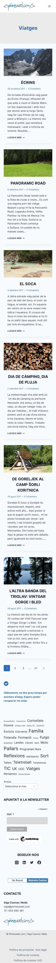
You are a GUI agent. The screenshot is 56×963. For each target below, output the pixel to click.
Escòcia (9, 731)
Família (36, 731)
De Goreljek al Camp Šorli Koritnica (28, 484)
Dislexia (8, 725)
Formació (24, 737)
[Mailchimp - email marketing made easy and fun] (24, 839)
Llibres (29, 742)
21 (35, 668)
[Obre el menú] (49, 6)
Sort (44, 755)
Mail (10, 814)
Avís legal (41, 949)
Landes (18, 742)
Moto (44, 742)
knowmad (8, 743)
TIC (7, 768)
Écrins (28, 82)
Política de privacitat (21, 949)
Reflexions (14, 755)
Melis (36, 743)
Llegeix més (16, 137)
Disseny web (20, 726)
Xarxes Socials (24, 774)
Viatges (33, 768)
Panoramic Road (28, 183)
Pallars (11, 748)
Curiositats (35, 721)
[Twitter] (31, 862)
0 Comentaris (34, 89)
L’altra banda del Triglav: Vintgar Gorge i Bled (28, 596)
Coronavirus (21, 721)
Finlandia (10, 737)
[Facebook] (39, 862)
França (35, 738)
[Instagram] (17, 862)
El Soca (28, 284)
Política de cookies (28, 955)
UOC (21, 769)
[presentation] (28, 62)
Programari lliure (30, 749)
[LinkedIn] (24, 862)
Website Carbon (37, 880)
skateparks (32, 756)
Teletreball (22, 762)
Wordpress (10, 773)
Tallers (8, 762)
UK (14, 769)
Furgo (44, 737)
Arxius (7, 781)
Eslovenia (21, 731)
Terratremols (39, 762)
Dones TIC (31, 726)
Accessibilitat (9, 721)
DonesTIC (40, 726)
